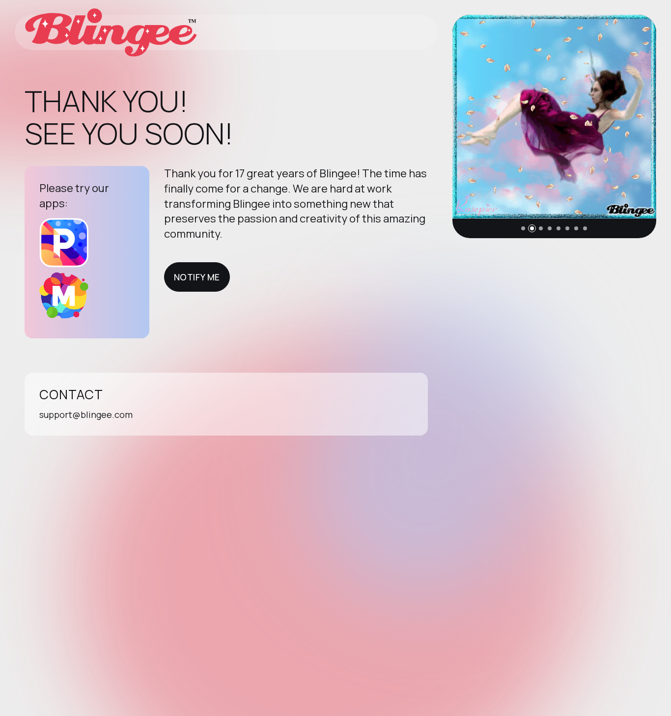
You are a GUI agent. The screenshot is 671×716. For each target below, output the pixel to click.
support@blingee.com (86, 414)
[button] (523, 228)
